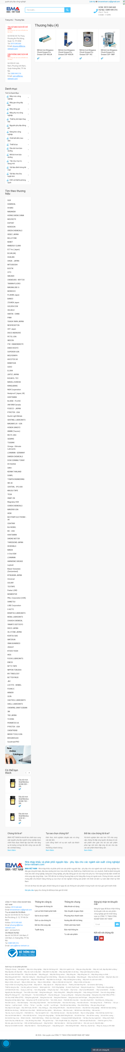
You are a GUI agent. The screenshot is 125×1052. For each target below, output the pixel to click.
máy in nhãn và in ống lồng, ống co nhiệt (18, 985)
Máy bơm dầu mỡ (112, 977)
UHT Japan (11, 329)
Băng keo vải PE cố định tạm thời (37, 1000)
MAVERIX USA (12, 509)
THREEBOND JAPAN (15, 542)
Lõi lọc (26, 1005)
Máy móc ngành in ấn (67, 969)
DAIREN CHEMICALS (15, 456)
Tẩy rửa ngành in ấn (42, 1013)
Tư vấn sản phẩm (71, 934)
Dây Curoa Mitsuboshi (86, 990)
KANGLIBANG (12, 386)
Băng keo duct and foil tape (78, 997)
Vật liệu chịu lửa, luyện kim (15, 175)
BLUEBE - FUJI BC (14, 401)
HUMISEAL (11, 204)
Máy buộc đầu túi (61, 985)
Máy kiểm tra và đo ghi (54, 979)
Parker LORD (12, 590)
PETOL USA (11, 337)
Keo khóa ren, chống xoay (104, 1000)
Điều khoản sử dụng (71, 906)
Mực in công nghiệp (87, 1013)
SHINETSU (11, 602)
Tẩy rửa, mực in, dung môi (15, 162)
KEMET (10, 242)
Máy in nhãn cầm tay (29, 982)
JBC (9, 681)
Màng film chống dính (74, 992)
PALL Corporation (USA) (16, 598)
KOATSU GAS (12, 636)
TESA (9, 494)
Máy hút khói (48, 1023)
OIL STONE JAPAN (14, 632)
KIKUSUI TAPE (12, 491)
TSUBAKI (10, 443)
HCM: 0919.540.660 (107, 7)
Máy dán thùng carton (57, 974)
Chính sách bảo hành (72, 925)
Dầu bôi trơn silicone (74, 1008)
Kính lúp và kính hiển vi (74, 1023)
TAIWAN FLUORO (14, 284)
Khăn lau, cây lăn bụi (88, 1026)
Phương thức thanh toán (73, 916)
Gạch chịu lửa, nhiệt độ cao (14, 1020)
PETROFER (11, 464)
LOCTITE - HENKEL (14, 685)
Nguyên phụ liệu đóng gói (17, 126)
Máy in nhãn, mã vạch (12, 982)
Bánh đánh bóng (37, 1018)
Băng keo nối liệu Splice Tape (15, 1000)
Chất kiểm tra (29, 1013)
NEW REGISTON (13, 325)
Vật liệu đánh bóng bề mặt (17, 168)
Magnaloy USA (13, 502)
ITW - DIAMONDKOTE (15, 344)
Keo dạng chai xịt (96, 1003)
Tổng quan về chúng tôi (44, 906)
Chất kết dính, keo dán (15, 139)
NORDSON (11, 227)
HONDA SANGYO (13, 427)
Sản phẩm (21, 969)
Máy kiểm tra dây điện (50, 972)
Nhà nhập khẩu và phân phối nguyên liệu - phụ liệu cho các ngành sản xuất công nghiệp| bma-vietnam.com (72, 863)
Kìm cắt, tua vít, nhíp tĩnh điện (94, 1023)
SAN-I (9, 468)
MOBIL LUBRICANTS (15, 617)
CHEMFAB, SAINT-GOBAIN (17, 708)
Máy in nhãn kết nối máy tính (62, 982)
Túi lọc (32, 1005)
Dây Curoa (73, 990)
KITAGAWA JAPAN (14, 575)
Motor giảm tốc (45, 987)
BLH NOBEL (11, 527)
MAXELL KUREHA (14, 382)
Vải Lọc (115, 1003)
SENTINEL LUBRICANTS (16, 420)
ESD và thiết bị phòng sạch (17, 181)
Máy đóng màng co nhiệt (99, 974)
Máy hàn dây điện (31, 974)
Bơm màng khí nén (23, 979)
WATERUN (11, 640)
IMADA (10, 550)
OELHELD (11, 310)
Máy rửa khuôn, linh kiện (96, 977)
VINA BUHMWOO (13, 643)
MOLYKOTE (11, 219)
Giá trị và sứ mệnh (41, 916)
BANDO (10, 299)
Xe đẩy (112, 990)
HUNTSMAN (12, 397)
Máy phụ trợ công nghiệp (15, 114)
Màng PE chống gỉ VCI (12, 995)
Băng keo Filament (60, 997)
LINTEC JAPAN (13, 374)
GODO (9, 367)
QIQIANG (10, 439)
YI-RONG (10, 719)
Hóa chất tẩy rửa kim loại (104, 1013)
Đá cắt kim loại (80, 1015)
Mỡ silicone (58, 1010)
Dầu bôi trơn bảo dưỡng (15, 149)
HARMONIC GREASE (15, 561)
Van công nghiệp (40, 990)
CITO (9, 272)
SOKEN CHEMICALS (14, 506)
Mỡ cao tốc (96, 1010)
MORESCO (11, 291)
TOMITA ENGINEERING (15, 479)
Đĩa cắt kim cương (93, 1015)
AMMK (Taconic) (13, 431)
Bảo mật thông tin (71, 930)
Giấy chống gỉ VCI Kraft (91, 992)
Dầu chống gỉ (43, 1008)
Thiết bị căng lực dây (12, 987)
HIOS (9, 655)
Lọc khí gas (54, 1005)
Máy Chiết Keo (10, 979)
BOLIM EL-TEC (12, 378)
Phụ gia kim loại (48, 1020)
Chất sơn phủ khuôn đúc (87, 1020)
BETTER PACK (12, 677)
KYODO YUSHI (12, 651)
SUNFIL (10, 475)
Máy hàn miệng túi (29, 977)
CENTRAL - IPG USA (15, 487)
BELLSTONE (12, 238)
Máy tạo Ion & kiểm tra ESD (14, 1026)
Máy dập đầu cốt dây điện (13, 972)
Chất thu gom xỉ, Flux (105, 1020)
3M (8, 711)
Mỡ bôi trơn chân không (82, 1010)
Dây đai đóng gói (54, 995)
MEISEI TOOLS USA (14, 734)
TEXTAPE (11, 587)
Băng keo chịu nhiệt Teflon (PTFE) (103, 995)
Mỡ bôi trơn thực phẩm (44, 1010)
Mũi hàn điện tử (60, 1023)
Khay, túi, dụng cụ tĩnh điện (106, 1026)
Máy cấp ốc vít (48, 985)
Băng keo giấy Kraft (31, 997)
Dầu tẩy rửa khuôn (73, 1013)
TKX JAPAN (11, 715)
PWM (9, 318)
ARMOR (10, 693)
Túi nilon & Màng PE (39, 995)
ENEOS (10, 662)
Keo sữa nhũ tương (69, 1003)
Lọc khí (46, 1005)
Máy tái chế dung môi (50, 969)
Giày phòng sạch (58, 1026)
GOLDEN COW (12, 306)
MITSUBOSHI (12, 265)
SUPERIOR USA (13, 352)
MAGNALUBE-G (13, 287)
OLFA (9, 696)
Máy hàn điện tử (30, 1026)
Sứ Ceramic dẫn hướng (95, 985)
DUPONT (10, 223)
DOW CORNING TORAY (16, 460)
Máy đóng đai (71, 974)
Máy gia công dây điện (15, 104)
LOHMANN (11, 557)
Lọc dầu (39, 1005)
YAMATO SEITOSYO (15, 624)
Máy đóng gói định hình (13, 977)
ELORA (10, 371)
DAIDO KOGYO (12, 348)
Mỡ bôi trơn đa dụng (11, 1010)
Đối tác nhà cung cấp (43, 925)
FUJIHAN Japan (13, 295)
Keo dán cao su (10, 1003)
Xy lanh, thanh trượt (72, 987)
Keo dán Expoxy (23, 1003)
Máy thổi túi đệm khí (38, 979)
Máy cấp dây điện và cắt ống (68, 972)
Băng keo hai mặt (46, 997)
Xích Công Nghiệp (58, 987)
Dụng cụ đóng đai (67, 995)
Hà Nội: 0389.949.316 (108, 10)
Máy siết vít (38, 985)
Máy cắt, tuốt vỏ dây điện (32, 972)
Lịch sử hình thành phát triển (45, 911)
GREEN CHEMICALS (14, 231)
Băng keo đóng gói (46, 992)
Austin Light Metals (14, 416)
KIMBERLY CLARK (14, 246)
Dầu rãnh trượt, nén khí (29, 1008)
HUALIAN (10, 257)
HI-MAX (10, 208)
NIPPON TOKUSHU (14, 670)
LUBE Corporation (14, 605)
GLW (9, 200)
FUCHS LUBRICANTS (15, 658)
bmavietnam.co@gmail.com (109, 2)
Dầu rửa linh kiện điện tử (13, 1015)
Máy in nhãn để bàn (44, 982)
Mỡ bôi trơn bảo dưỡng (15, 156)
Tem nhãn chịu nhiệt (31, 992)
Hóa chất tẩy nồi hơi (29, 1015)
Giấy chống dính (59, 992)
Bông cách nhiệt (108, 1018)
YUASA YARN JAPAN (15, 321)
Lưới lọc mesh (17, 1005)
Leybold (10, 565)
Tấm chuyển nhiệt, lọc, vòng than (66, 1020)
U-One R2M (11, 554)
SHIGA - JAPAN (13, 261)
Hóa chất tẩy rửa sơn (58, 1013)
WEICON (10, 340)
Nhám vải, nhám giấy (52, 1018)
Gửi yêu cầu (29, 890)
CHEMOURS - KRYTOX (16, 280)
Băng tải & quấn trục (88, 987)
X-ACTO (10, 609)
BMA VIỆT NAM (31, 869)
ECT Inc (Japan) (13, 249)
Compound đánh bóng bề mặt (71, 1018)
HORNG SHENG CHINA (15, 215)
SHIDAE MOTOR (13, 539)
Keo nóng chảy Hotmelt (38, 1003)
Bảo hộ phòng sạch (44, 1026)
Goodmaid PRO (13, 742)
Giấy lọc (7, 1005)
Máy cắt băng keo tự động (72, 979)
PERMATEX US (13, 723)
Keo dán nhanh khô (87, 1000)
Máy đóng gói (15, 109)
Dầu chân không (83, 1005)
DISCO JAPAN (12, 628)
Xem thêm (12, 850)
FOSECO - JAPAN (14, 408)
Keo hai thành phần (54, 1003)
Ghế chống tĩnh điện (72, 1026)
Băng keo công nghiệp (14, 133)
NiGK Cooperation (14, 390)
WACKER (10, 276)
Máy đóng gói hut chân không (47, 977)
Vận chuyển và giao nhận (73, 911)
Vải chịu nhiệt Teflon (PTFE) (14, 997)
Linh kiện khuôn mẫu (12, 990)
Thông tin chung (10, 969)
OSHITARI (11, 523)
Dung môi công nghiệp (45, 1015)
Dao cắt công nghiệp (108, 992)
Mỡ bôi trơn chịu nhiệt (27, 1010)
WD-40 (10, 483)
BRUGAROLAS (13, 738)
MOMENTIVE (12, 594)
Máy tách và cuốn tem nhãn (92, 979)
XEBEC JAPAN (13, 234)
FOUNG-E (10, 689)
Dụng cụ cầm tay (26, 990)
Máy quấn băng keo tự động (89, 972)
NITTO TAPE (12, 666)
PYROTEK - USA (13, 412)
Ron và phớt (64, 990)
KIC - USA (11, 531)
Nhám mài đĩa (25, 1018)
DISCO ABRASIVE (14, 333)
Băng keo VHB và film (96, 997)
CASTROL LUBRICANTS (16, 700)
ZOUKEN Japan (13, 302)
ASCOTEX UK (12, 359)
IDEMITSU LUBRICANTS (16, 613)
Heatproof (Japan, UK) (16, 393)
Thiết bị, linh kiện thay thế (17, 120)
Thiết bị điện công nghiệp (105, 987)
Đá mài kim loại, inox (12, 1018)
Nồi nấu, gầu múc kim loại (14, 1023)
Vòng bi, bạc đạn (53, 990)
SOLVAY (10, 583)
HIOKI (9, 513)
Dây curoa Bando (102, 990)
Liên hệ (92, 2)
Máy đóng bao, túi (83, 974)
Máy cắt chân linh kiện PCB (14, 974)
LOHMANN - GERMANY (16, 453)
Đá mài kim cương (107, 1015)
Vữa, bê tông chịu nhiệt (33, 1020)
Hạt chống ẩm (26, 995)
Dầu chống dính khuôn (57, 1008)
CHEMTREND (12, 730)
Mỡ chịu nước (68, 1010)
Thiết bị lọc (14, 144)
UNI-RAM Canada (14, 405)
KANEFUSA (11, 363)
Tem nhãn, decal (56, 1000)
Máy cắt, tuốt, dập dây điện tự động (105, 969)
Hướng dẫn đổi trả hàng (73, 920)
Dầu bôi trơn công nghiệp (91, 1008)
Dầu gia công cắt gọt (98, 1005)
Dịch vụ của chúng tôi (43, 920)
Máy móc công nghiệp (14, 97)
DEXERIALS (11, 546)
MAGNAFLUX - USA (14, 424)
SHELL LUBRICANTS (15, 704)
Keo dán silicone (83, 1003)
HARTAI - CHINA (13, 314)
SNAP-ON (11, 498)
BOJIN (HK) (11, 253)
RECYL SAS (11, 435)
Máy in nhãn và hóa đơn (82, 982)
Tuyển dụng (39, 930)
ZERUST (10, 647)
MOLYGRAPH (12, 355)
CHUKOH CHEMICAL (15, 621)
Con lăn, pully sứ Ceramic (29, 987)
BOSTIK (10, 268)
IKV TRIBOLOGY (13, 674)
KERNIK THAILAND (14, 472)
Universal (11, 579)
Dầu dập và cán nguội (12, 1008)
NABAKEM (11, 212)
